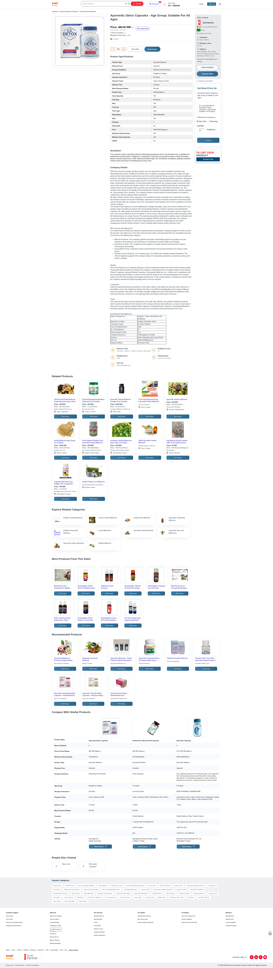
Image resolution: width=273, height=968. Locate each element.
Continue (208, 140)
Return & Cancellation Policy (14, 922)
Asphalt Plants (157, 893)
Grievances (10, 965)
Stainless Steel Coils (177, 897)
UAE (47, 950)
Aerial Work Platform (197, 889)
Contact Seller (207, 74)
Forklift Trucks (70, 885)
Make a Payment (55, 940)
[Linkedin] (256, 957)
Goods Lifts (149, 897)
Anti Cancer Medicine (94, 897)
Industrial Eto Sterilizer (91, 889)
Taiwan (19, 950)
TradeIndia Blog (54, 922)
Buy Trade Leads (143, 919)
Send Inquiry (152, 49)
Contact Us (53, 934)
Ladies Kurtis (213, 893)
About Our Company (56, 916)
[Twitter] (261, 957)
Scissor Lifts (179, 885)
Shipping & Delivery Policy (13, 925)
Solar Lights (138, 897)
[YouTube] (265, 957)
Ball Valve (80, 897)
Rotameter (212, 885)
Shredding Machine (130, 889)
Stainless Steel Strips (123, 893)
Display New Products (144, 916)
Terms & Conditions (32, 965)
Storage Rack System (60, 893)
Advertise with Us (99, 916)
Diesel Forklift (181, 889)
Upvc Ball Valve (70, 901)
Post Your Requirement (188, 916)
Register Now (208, 159)
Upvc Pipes (57, 901)
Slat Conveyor (170, 893)
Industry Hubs (230, 919)
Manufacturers (230, 916)
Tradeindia (55, 11)
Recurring (213, 121)
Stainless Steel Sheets (104, 893)
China (13, 950)
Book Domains (98, 919)
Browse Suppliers (187, 919)
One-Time (202, 121)
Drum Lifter (152, 885)
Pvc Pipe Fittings (203, 897)
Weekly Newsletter (55, 943)
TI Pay (95, 922)
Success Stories (54, 919)
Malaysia (33, 950)
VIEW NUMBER (207, 67)
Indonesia (41, 950)
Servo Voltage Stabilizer (87, 885)
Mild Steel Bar (88, 893)
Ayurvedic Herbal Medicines (88, 11)
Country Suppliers (231, 922)
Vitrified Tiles (161, 897)
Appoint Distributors (99, 935)
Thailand (25, 950)
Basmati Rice (103, 885)
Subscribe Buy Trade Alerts (145, 922)
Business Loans (98, 929)
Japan (8, 950)
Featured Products (231, 925)
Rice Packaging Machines (111, 889)
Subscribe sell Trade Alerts (189, 922)
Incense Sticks (125, 897)
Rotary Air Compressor (72, 889)
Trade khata (97, 925)
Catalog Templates (99, 932)
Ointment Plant (184, 893)
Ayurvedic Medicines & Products (69, 11)
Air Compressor (111, 897)
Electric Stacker (165, 885)
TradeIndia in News (55, 925)
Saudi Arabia (54, 950)
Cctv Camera (68, 897)
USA (61, 950)
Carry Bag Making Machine (135, 885)
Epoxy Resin (76, 893)
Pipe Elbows (83, 901)
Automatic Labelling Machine (163, 889)
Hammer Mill (145, 889)
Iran (66, 950)
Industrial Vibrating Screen (195, 885)
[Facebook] (252, 957)
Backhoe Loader (116, 885)
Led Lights (56, 897)
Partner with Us (54, 937)
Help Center (9, 916)
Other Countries (73, 950)
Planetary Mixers (199, 893)
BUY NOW (135, 49)
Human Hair (57, 885)
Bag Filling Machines (141, 893)
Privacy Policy (19, 965)
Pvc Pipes (190, 897)
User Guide (9, 919)
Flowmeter (56, 889)
